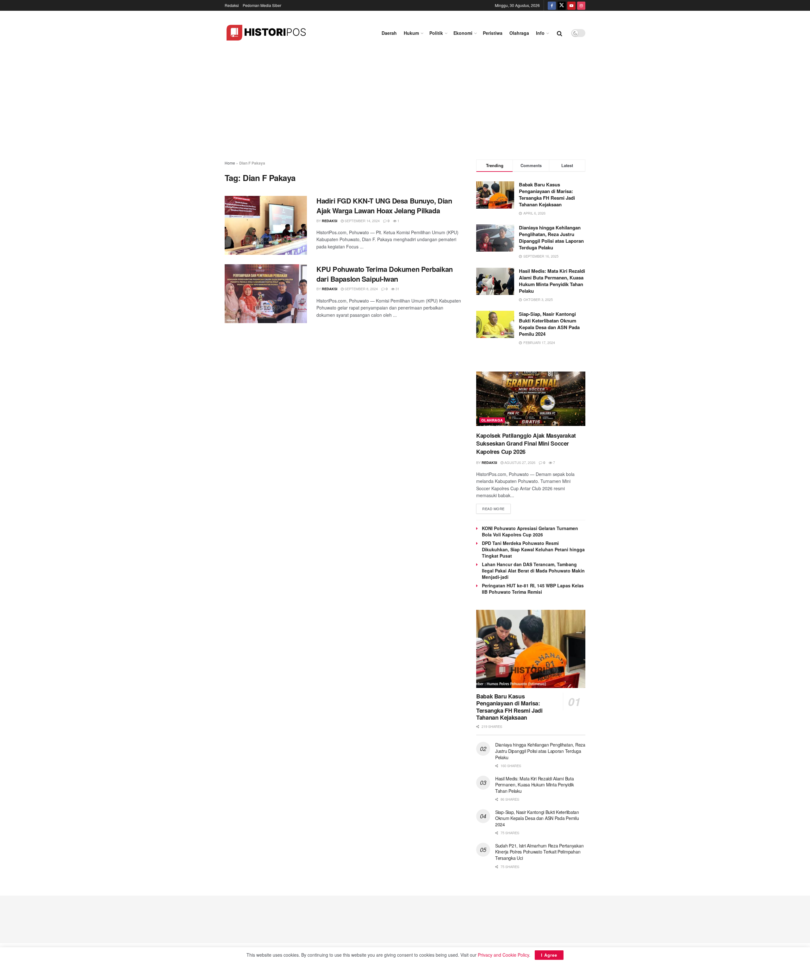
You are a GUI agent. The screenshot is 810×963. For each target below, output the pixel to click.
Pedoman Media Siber (262, 5)
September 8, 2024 (361, 288)
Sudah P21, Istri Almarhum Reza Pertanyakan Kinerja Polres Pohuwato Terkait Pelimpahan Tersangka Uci (539, 851)
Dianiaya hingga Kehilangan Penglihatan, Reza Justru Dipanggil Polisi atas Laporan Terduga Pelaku (551, 237)
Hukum (411, 33)
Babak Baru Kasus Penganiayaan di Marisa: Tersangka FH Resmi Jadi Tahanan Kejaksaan (547, 194)
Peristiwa (492, 33)
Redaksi (232, 5)
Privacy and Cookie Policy (503, 955)
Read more (493, 508)
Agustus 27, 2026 (519, 462)
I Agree (549, 955)
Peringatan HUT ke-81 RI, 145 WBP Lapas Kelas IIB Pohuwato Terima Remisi (533, 588)
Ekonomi (462, 33)
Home (230, 163)
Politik (436, 33)
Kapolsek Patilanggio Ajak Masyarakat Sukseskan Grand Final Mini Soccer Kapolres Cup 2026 (526, 443)
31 (397, 288)
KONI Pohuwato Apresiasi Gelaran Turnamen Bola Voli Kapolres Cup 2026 (530, 531)
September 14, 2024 (362, 220)
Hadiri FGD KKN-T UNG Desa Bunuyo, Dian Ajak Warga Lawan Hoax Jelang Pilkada (384, 206)
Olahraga (519, 33)
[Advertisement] (405, 102)
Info (540, 33)
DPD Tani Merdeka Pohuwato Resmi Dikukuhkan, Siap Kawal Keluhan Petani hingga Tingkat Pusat (533, 549)
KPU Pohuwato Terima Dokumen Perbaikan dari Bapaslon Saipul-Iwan (384, 274)
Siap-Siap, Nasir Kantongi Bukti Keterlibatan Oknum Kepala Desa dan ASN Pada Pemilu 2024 (549, 323)
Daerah (389, 33)
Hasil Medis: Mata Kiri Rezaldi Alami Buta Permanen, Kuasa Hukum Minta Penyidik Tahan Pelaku (552, 280)
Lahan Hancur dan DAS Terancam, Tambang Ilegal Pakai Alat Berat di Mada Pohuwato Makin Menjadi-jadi (533, 570)
